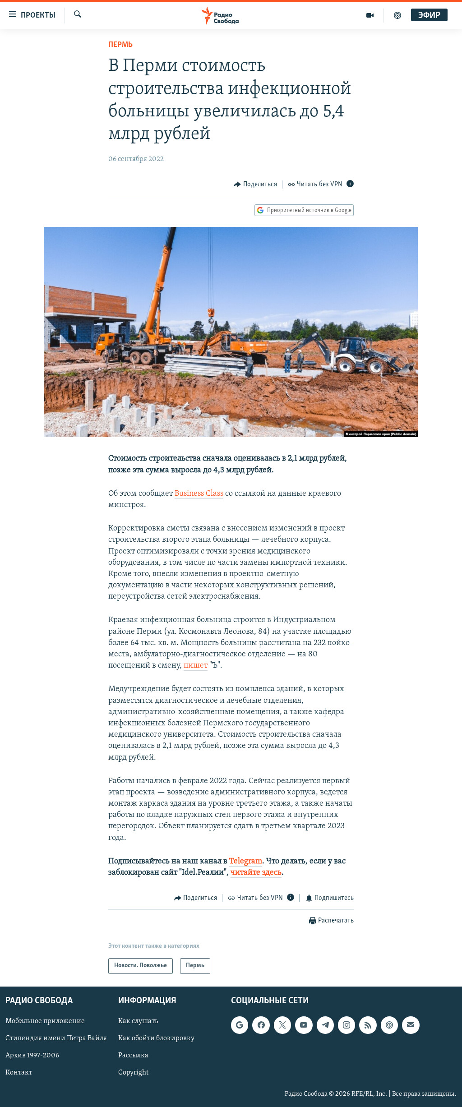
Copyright (133, 1072)
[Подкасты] (389, 1024)
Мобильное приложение (45, 1021)
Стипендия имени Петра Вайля (56, 1038)
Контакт (18, 1072)
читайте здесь (256, 873)
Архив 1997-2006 (32, 1055)
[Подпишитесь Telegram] (325, 1024)
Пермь (120, 45)
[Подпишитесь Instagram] (346, 1024)
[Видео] (370, 15)
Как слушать (138, 1021)
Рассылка (133, 1055)
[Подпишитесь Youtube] (303, 1024)
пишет (196, 666)
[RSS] (367, 1024)
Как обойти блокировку (156, 1038)
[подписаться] (410, 1024)
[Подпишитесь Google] (239, 1024)
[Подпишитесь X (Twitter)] (282, 1024)
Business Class (199, 494)
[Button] (255, 184)
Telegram (245, 862)
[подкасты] (397, 15)
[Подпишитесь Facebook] (260, 1024)
